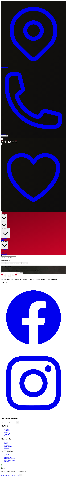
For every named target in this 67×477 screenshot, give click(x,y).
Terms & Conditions (13, 475)
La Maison (6, 429)
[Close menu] (1, 213)
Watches (6, 443)
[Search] (2, 139)
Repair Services (8, 446)
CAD (6, 135)
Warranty (6, 461)
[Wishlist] (33, 209)
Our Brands (7, 430)
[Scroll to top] (20, 475)
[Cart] (1, 211)
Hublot (14, 263)
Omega (3, 263)
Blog (5, 435)
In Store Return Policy (9, 458)
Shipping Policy (8, 457)
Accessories (7, 445)
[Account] (1, 144)
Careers (6, 434)
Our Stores (6, 432)
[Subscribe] (17, 422)
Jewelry (6, 442)
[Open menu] (1, 139)
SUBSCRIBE (19, 273)
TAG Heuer (8, 263)
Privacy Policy (4, 475)
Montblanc (24, 263)
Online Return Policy (9, 460)
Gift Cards (6, 448)
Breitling (19, 263)
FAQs (5, 455)
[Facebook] (33, 349)
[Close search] (4, 255)
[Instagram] (33, 415)
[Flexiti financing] (3, 469)
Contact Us (7, 454)
